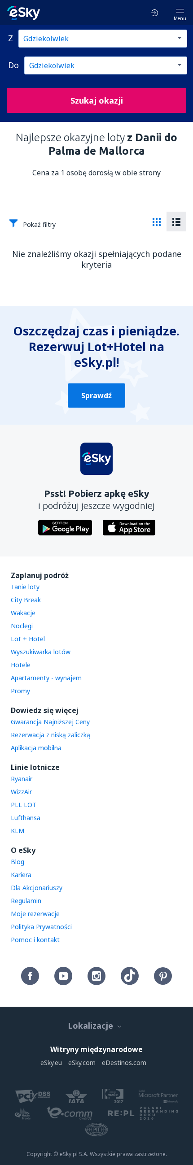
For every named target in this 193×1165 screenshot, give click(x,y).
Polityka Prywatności (41, 926)
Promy (20, 691)
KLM (17, 830)
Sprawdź (96, 395)
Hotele (21, 665)
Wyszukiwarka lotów (40, 652)
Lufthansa (25, 817)
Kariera (21, 874)
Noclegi (22, 626)
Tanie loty (25, 586)
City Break (26, 600)
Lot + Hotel (28, 639)
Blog (17, 861)
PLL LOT (23, 804)
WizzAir (21, 791)
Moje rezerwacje (35, 913)
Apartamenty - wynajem (46, 678)
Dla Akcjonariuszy (36, 887)
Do (13, 65)
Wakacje (23, 613)
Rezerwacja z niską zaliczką (50, 734)
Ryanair (21, 778)
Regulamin (26, 900)
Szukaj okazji (96, 100)
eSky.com (82, 1062)
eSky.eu (51, 1062)
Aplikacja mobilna (36, 747)
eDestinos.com (124, 1062)
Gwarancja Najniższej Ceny (50, 721)
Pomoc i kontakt (35, 939)
